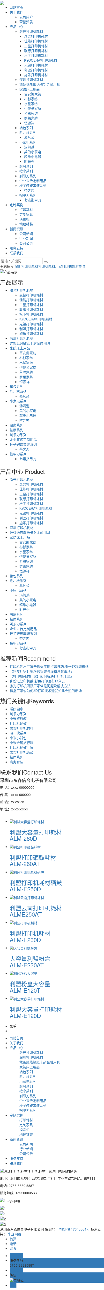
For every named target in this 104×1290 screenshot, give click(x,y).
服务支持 (16, 248)
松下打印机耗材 (36, 55)
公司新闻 (26, 233)
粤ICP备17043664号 (74, 1229)
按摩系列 (26, 171)
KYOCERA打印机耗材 (40, 60)
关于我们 (16, 12)
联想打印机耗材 (36, 50)
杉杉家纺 (31, 98)
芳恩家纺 (31, 113)
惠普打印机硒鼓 (21, 752)
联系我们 (16, 252)
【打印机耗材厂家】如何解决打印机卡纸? (41, 676)
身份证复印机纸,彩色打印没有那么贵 (37, 680)
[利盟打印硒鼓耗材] (25, 846)
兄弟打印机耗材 (36, 65)
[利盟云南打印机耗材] (27, 897)
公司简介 (26, 16)
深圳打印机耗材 (31, 79)
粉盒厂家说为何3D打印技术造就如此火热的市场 (46, 690)
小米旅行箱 (18, 718)
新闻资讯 (16, 228)
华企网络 (14, 1233)
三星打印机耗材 (36, 45)
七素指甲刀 (32, 199)
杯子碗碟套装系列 (32, 185)
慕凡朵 (29, 137)
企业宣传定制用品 (32, 180)
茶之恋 (29, 190)
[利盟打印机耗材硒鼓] (27, 871)
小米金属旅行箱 (21, 742)
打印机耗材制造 (74, 266)
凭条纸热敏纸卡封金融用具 (39, 84)
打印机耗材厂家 (50, 266)
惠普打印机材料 (21, 728)
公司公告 (26, 243)
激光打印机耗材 (31, 31)
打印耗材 (26, 209)
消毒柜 (24, 219)
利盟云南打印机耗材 (36, 911)
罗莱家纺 (31, 118)
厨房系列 (26, 166)
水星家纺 (31, 103)
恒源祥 (29, 122)
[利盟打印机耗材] (23, 922)
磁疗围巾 (16, 708)
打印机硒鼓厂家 (21, 747)
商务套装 (16, 761)
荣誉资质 (26, 21)
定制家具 (26, 214)
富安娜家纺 (32, 93)
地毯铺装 (26, 224)
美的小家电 (32, 151)
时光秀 (29, 161)
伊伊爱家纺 (32, 108)
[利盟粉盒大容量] (23, 973)
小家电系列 (27, 142)
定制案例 (16, 204)
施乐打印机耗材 (36, 74)
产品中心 (16, 26)
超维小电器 (32, 156)
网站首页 (16, 7)
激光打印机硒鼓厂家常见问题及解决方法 (40, 685)
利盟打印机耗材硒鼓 (36, 885)
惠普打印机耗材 (36, 36)
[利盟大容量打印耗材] (27, 821)
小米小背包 (18, 737)
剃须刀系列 (27, 175)
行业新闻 (26, 238)
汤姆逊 (29, 146)
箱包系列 (26, 127)
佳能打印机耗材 (36, 41)
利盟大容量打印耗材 (36, 835)
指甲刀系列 (27, 195)
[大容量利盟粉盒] (23, 947)
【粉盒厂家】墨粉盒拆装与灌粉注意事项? (41, 671)
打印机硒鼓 (18, 723)
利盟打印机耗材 (36, 69)
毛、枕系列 (27, 132)
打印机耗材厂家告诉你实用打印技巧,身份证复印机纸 (49, 666)
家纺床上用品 (29, 89)
